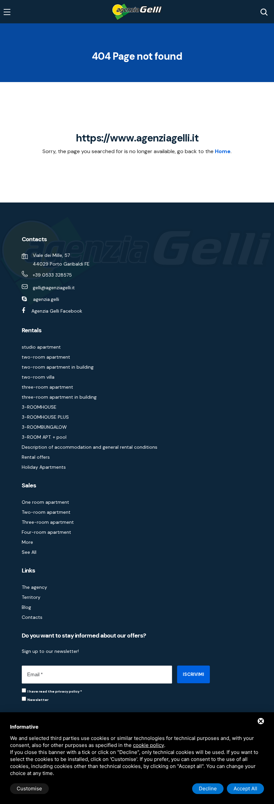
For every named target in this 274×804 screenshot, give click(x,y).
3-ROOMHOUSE (39, 407)
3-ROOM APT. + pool (44, 437)
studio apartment (41, 347)
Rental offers (36, 457)
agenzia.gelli (46, 299)
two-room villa (38, 377)
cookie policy (148, 745)
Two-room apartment (46, 512)
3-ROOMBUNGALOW (44, 427)
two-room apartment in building (58, 367)
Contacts (32, 617)
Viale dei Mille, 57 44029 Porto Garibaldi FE (61, 259)
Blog (26, 607)
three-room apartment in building (59, 397)
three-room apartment (47, 387)
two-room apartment (46, 357)
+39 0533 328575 (52, 275)
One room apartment (45, 502)
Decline (208, 788)
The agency (34, 587)
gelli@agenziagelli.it (54, 288)
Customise (29, 788)
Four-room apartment (46, 532)
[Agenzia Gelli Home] (137, 12)
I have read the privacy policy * (54, 691)
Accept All (245, 788)
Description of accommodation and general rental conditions (89, 447)
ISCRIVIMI (193, 674)
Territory (31, 597)
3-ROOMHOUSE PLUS (45, 417)
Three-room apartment (48, 522)
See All (29, 552)
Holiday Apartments (44, 467)
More (27, 542)
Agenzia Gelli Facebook (56, 311)
